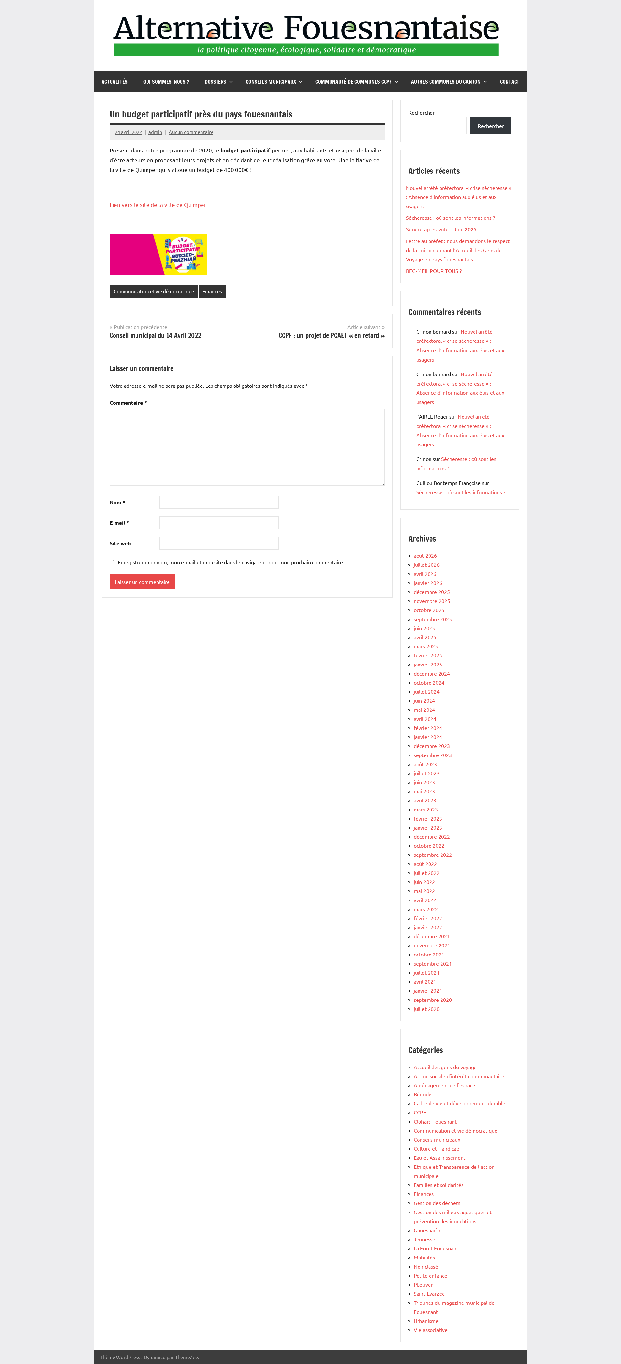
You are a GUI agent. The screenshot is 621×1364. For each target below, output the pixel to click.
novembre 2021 (432, 945)
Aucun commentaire (191, 132)
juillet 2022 (427, 872)
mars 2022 (426, 909)
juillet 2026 (427, 564)
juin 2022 (424, 881)
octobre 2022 (429, 845)
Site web (120, 543)
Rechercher (422, 112)
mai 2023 (424, 791)
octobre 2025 (429, 610)
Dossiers (215, 81)
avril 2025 (425, 637)
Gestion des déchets (437, 1203)
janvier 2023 (428, 827)
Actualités (115, 81)
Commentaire (128, 402)
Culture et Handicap (436, 1148)
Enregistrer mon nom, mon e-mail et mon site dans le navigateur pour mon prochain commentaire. (231, 562)
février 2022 (428, 918)
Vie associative (431, 1329)
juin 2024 (424, 700)
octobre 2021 (429, 954)
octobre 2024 (429, 682)
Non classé (426, 1266)
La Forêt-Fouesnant (436, 1248)
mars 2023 (426, 809)
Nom (117, 502)
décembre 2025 (432, 591)
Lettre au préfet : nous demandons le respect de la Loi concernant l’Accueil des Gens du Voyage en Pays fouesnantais (458, 250)
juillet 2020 (427, 1008)
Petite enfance (430, 1275)
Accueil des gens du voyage (445, 1067)
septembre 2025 (433, 619)
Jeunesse (424, 1239)
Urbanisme (426, 1320)
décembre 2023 (432, 746)
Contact (509, 81)
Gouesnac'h (427, 1230)
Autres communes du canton (446, 81)
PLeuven (424, 1284)
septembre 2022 (433, 854)
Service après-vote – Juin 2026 (441, 229)
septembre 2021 (433, 963)
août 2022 (425, 863)
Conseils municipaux (271, 81)
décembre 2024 (432, 673)
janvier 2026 (428, 582)
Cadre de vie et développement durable (459, 1103)
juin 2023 (424, 782)
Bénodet (423, 1094)
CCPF (420, 1112)
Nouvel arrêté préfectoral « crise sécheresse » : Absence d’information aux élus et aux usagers (458, 196)
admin (155, 132)
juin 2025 (424, 628)
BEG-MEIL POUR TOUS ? (434, 270)
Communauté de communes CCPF (353, 81)
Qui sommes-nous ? (166, 81)
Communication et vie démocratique (154, 291)
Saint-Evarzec (429, 1293)
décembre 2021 (432, 936)
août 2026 (425, 555)
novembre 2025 (432, 601)
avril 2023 (425, 800)
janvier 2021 (428, 990)
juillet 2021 (427, 972)
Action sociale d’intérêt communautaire (459, 1076)
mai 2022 (424, 891)
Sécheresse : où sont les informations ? (450, 217)
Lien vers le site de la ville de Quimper (158, 204)
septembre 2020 (433, 999)
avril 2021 (425, 981)
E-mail (119, 522)
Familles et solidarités (438, 1184)
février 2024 (428, 727)
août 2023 (425, 764)
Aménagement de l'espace (444, 1085)
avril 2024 (425, 718)
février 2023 (428, 818)
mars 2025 (426, 646)
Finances (212, 291)
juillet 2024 (427, 691)
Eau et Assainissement (439, 1157)
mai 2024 (424, 709)
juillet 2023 (427, 773)
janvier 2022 (428, 927)
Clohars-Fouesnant (435, 1121)
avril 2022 (425, 900)
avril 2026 (425, 573)
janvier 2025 (428, 664)
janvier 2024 (428, 736)
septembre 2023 (433, 755)
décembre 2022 (432, 836)
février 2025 (428, 655)
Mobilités (424, 1257)
